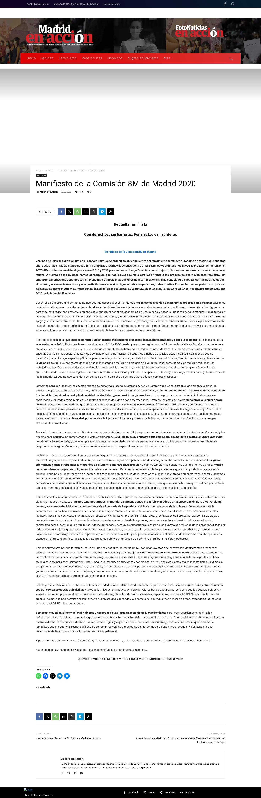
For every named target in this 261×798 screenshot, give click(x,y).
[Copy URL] (110, 211)
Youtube (189, 792)
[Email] (85, 211)
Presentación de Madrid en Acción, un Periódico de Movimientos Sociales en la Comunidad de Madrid (180, 740)
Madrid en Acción (49, 191)
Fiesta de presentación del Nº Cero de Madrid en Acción (68, 738)
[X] (69, 211)
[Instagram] (232, 4)
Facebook (133, 792)
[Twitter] (145, 792)
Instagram (170, 792)
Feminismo (49, 170)
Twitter (151, 792)
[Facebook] (225, 4)
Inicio (38, 170)
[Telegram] (102, 211)
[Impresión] (93, 211)
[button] (231, 58)
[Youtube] (82, 773)
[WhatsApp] (77, 211)
